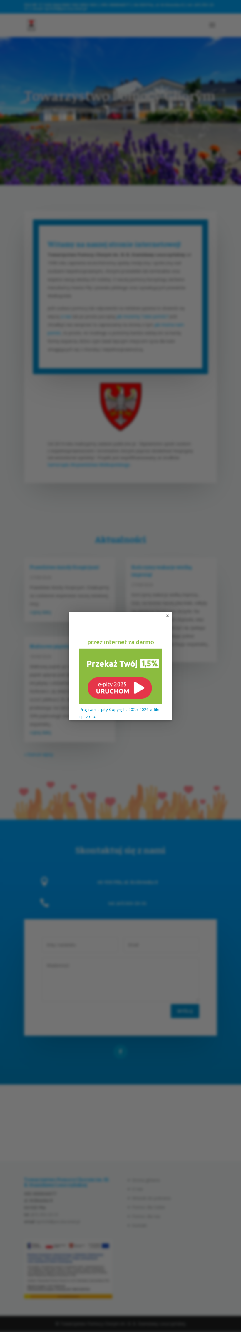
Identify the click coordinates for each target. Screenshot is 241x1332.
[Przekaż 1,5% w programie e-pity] (120, 702)
